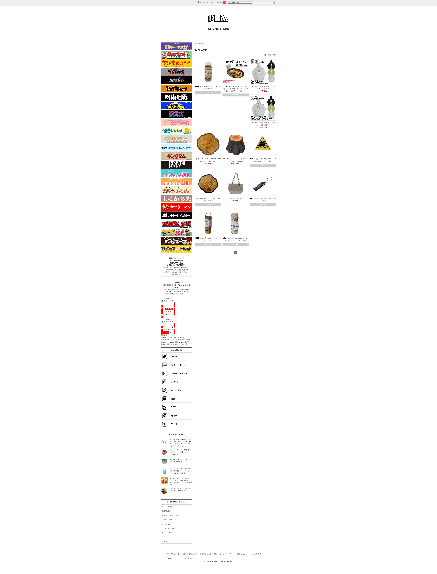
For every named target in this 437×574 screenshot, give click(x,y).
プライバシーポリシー (169, 519)
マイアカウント (205, 2)
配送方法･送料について (169, 511)
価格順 (269, 55)
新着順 (274, 55)
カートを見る (219, 2)
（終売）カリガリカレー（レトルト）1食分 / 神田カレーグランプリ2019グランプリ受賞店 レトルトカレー (235, 89)
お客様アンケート (167, 532)
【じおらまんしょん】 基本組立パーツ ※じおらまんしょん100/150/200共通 (181, 471)
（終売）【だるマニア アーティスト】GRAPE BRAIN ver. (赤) (181, 452)
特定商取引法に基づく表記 (170, 515)
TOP (196, 43)
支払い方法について (168, 506)
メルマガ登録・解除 (168, 528)
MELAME (201, 43)
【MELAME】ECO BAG (235, 198)
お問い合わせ (166, 524)
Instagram (165, 541)
